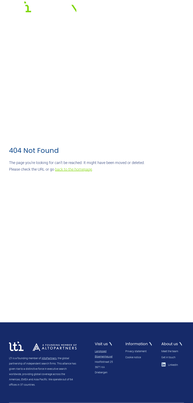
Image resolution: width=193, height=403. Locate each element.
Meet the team (169, 351)
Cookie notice (133, 357)
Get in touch (168, 357)
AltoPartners (49, 358)
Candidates (129, 8)
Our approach (153, 8)
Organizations (106, 8)
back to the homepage (73, 169)
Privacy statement (136, 351)
